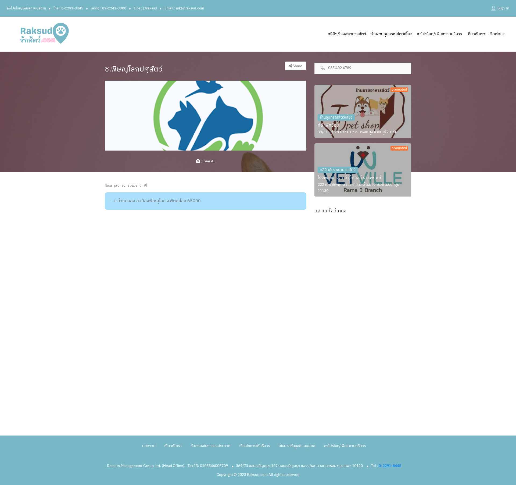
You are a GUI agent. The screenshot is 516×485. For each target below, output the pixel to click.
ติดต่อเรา (498, 34)
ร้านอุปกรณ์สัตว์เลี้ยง (336, 117)
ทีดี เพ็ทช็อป (328, 125)
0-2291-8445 (390, 466)
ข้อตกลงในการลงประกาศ (210, 446)
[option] (205, 116)
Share (297, 66)
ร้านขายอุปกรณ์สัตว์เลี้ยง (391, 34)
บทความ (148, 446)
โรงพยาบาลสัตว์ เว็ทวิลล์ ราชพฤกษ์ (349, 177)
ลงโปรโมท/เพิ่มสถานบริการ (26, 8)
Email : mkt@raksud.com (184, 8)
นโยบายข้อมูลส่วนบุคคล (297, 446)
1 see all (208, 161)
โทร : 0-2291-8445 (68, 8)
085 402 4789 (339, 68)
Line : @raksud (145, 8)
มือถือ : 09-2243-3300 (108, 8)
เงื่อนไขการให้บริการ (254, 446)
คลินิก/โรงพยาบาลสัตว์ (347, 34)
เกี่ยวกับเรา (476, 34)
